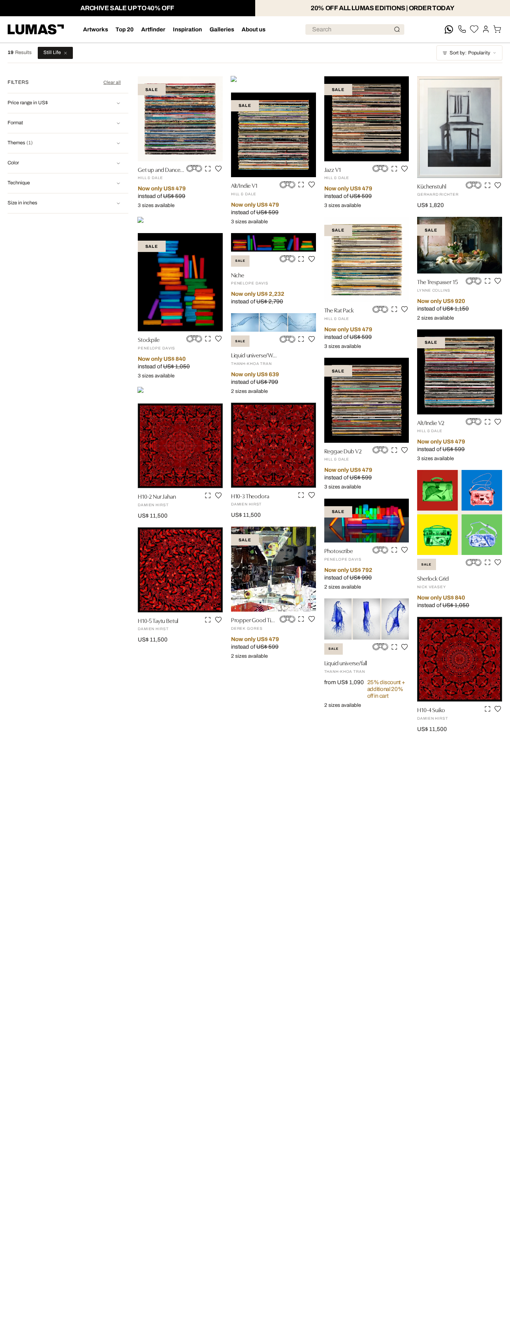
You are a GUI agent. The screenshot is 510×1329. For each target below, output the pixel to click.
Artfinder (153, 29)
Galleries (222, 29)
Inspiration (187, 29)
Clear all (112, 82)
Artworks (95, 29)
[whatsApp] (449, 29)
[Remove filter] (65, 53)
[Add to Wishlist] (218, 168)
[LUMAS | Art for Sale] (36, 29)
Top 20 (125, 29)
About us (253, 29)
